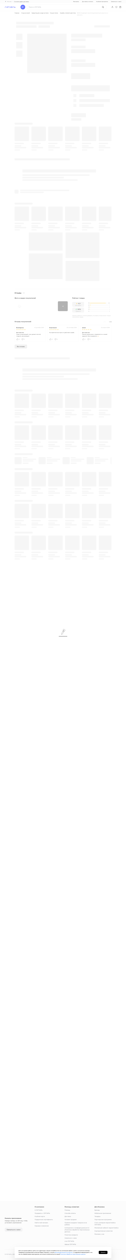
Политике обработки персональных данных (73, 1254)
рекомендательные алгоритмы (64, 1252)
